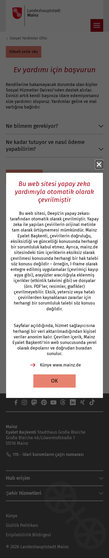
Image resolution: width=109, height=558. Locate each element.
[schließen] (99, 164)
